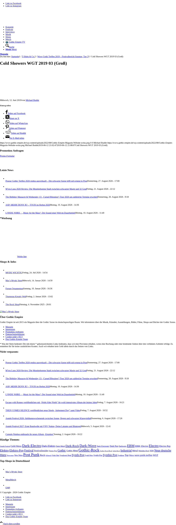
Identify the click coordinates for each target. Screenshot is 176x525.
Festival (28, 450)
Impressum (10, 329)
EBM (130, 446)
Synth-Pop (78, 455)
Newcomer (10, 455)
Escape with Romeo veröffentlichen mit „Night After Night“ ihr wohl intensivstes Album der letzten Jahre (51, 402)
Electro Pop (164, 446)
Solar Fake (55, 455)
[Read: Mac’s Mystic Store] (8, 278)
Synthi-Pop (98, 455)
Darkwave (123, 446)
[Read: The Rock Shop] (8, 302)
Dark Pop (114, 446)
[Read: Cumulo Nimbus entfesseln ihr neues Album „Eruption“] (8, 432)
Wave (131, 455)
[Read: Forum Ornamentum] (8, 286)
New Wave (18, 455)
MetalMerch (11, 480)
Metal (135, 450)
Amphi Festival (5, 446)
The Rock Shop (12, 304)
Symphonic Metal (65, 455)
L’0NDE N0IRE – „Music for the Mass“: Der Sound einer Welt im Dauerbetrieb (40, 213)
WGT (155, 455)
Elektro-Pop (16, 450)
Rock (42, 455)
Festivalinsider (41, 450)
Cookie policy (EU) (14, 337)
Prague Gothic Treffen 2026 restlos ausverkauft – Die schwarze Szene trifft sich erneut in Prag (46, 181)
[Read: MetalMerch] (8, 477)
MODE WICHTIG (14, 272)
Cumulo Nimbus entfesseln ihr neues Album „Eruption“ (30, 434)
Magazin (4, 54)
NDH (152, 451)
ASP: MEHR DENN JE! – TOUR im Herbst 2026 (28, 205)
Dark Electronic (103, 446)
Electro (154, 446)
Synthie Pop (110, 455)
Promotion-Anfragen (15, 332)
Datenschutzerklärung (15, 334)
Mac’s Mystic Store (14, 280)
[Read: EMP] (8, 485)
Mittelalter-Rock (143, 451)
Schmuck (49, 455)
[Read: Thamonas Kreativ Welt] (8, 294)
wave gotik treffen (143, 455)
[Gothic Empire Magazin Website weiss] (20, 22)
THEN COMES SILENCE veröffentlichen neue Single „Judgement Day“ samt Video (43, 410)
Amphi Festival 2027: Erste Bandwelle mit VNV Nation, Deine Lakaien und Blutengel (43, 426)
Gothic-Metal (72, 450)
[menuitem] (91, 27)
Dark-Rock (72, 446)
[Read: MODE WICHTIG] (8, 270)
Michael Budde (32, 100)
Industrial (126, 450)
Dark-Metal (60, 446)
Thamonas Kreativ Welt (16, 296)
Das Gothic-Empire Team (17, 339)
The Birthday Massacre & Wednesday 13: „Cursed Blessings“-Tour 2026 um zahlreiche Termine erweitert (51, 197)
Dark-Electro (31, 446)
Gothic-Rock (89, 450)
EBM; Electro (141, 446)
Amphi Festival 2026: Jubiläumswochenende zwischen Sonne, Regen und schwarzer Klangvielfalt (48, 418)
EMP (8, 488)
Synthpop (121, 455)
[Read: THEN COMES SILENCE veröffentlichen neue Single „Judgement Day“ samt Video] (8, 408)
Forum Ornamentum (14, 288)
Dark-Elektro (48, 446)
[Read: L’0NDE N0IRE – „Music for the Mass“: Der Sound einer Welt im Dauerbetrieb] (8, 210)
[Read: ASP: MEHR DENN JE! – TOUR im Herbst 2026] (8, 202)
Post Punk (31, 454)
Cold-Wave (16, 446)
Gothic (62, 450)
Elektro (4, 450)
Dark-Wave (87, 446)
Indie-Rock (116, 451)
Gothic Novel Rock (106, 451)
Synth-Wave (89, 455)
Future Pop (53, 451)
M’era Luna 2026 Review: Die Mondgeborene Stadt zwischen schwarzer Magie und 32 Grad (46, 189)
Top (127, 455)
